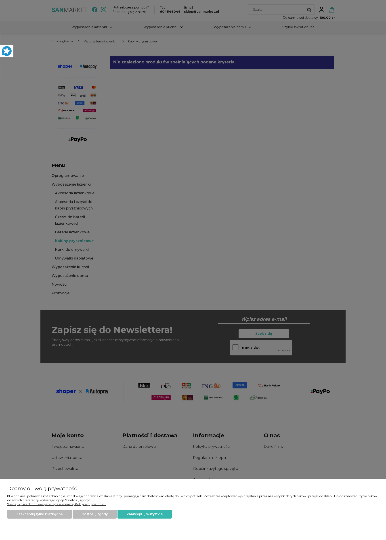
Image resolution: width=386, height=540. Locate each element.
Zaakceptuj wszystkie (145, 514)
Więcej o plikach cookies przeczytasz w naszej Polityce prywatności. (56, 504)
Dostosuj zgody (95, 514)
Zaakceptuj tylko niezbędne (39, 514)
